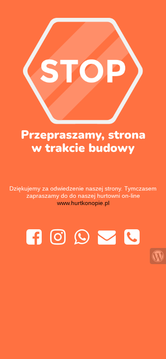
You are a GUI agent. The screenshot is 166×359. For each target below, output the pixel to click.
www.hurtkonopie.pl (83, 202)
